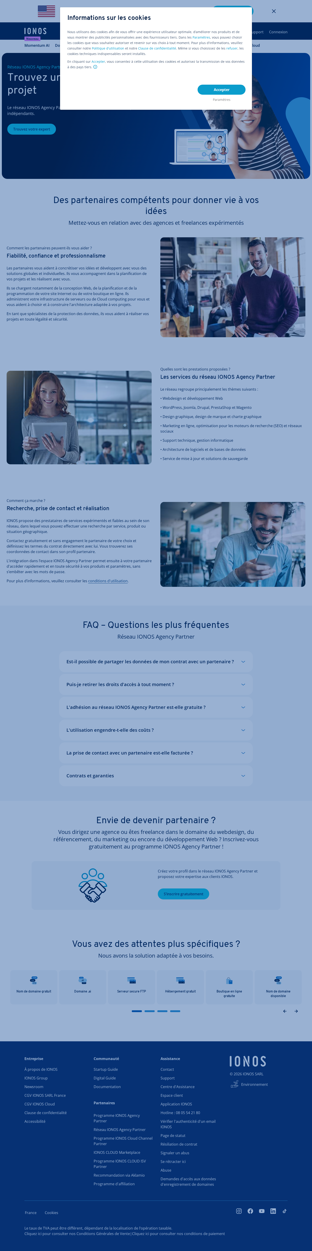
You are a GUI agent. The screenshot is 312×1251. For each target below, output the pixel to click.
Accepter (98, 61)
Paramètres (201, 37)
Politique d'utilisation (108, 48)
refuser (232, 48)
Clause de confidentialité (157, 48)
